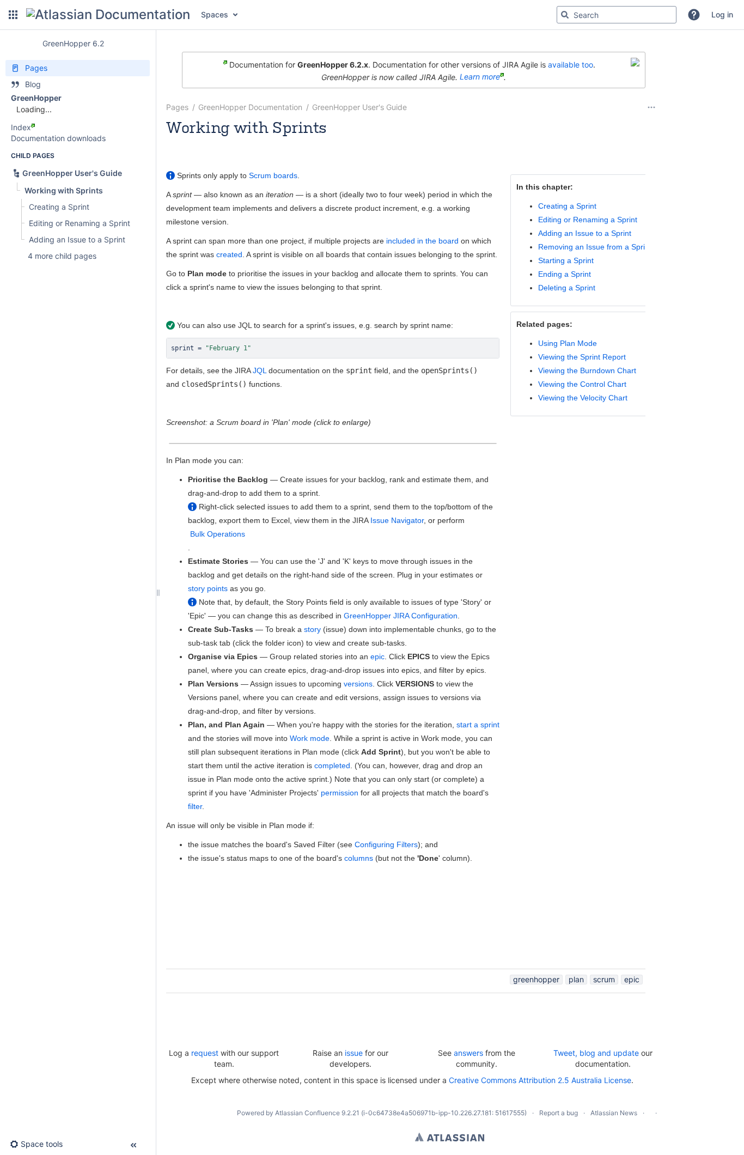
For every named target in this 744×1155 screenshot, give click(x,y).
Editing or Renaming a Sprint (587, 219)
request (204, 1052)
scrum (604, 979)
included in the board (422, 240)
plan (576, 979)
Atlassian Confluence (307, 1113)
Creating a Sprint (567, 206)
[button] (13, 15)
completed (332, 765)
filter (195, 806)
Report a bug (558, 1113)
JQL (259, 370)
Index (21, 127)
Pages (177, 107)
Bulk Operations (217, 534)
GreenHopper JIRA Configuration (401, 615)
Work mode (310, 738)
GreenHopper (36, 97)
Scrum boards (273, 175)
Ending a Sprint (564, 274)
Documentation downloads (58, 138)
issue (354, 1052)
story (312, 629)
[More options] (651, 107)
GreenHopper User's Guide (359, 107)
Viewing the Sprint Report (582, 356)
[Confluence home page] (108, 14)
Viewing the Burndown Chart (587, 370)
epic (377, 656)
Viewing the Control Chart (582, 384)
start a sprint (477, 724)
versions (358, 683)
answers (468, 1052)
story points (208, 588)
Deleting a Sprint (566, 287)
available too (570, 64)
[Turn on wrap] (468, 349)
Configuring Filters (386, 844)
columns (358, 858)
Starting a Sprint (566, 260)
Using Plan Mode (567, 343)
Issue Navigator (397, 520)
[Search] (564, 14)
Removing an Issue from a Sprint (594, 246)
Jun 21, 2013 (351, 142)
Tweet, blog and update (596, 1052)
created (229, 254)
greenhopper (536, 979)
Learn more (480, 76)
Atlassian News (613, 1113)
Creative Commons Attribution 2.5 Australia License (540, 1080)
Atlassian (449, 1137)
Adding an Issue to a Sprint (584, 233)
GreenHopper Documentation (250, 107)
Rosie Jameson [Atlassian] (241, 142)
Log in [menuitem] (722, 14)
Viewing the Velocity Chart (582, 397)
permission (339, 792)
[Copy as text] (488, 349)
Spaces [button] (214, 14)
